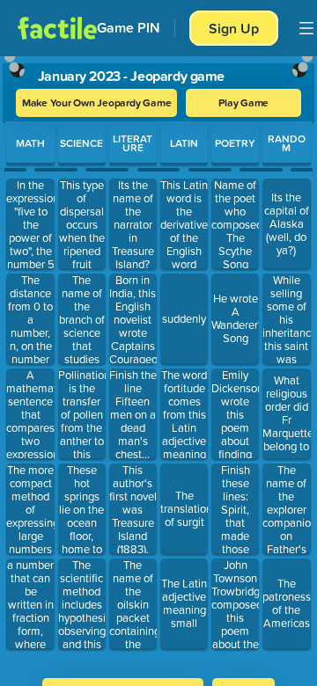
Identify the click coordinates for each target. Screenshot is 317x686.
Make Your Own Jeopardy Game (97, 102)
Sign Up (234, 28)
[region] (158, 361)
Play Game (243, 102)
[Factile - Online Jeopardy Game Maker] (57, 28)
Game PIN (128, 27)
